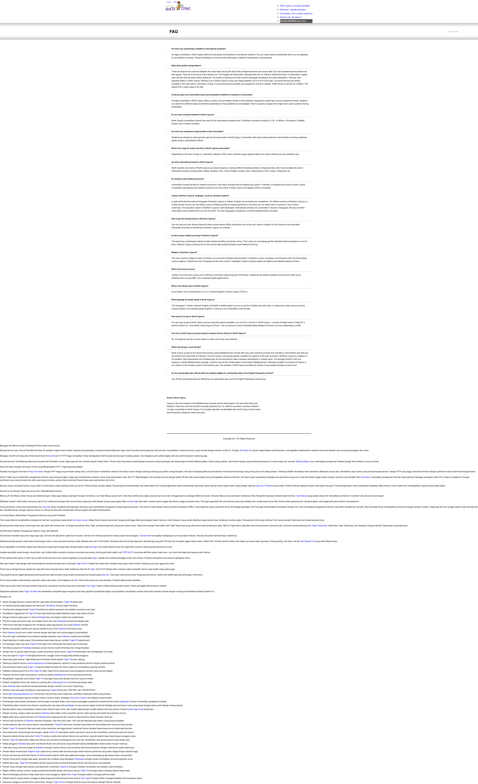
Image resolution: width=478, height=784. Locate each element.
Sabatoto (76, 624)
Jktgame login (34, 751)
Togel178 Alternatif (32, 591)
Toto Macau (50, 605)
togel (95, 557)
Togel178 (23, 655)
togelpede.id (125, 701)
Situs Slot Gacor (36, 471)
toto (75, 580)
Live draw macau (80, 520)
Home (169, 2)
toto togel (93, 546)
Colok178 (53, 732)
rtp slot (51, 455)
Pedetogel (41, 617)
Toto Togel (90, 585)
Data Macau (301, 495)
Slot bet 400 (145, 535)
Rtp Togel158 (36, 670)
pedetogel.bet (60, 674)
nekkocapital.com (59, 682)
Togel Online (81, 563)
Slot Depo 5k (245, 450)
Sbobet (43, 755)
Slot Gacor (366, 477)
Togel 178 (32, 666)
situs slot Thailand (264, 485)
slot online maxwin (78, 697)
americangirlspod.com (37, 663)
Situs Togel (72, 774)
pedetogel (69, 705)
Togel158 (68, 601)
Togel (92, 569)
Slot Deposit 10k (307, 541)
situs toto (46, 506)
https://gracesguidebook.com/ (21, 693)
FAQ (175, 2)
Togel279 (73, 640)
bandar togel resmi (135, 709)
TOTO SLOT (127, 552)
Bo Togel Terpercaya (318, 525)
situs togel (133, 501)
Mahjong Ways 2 (303, 461)
